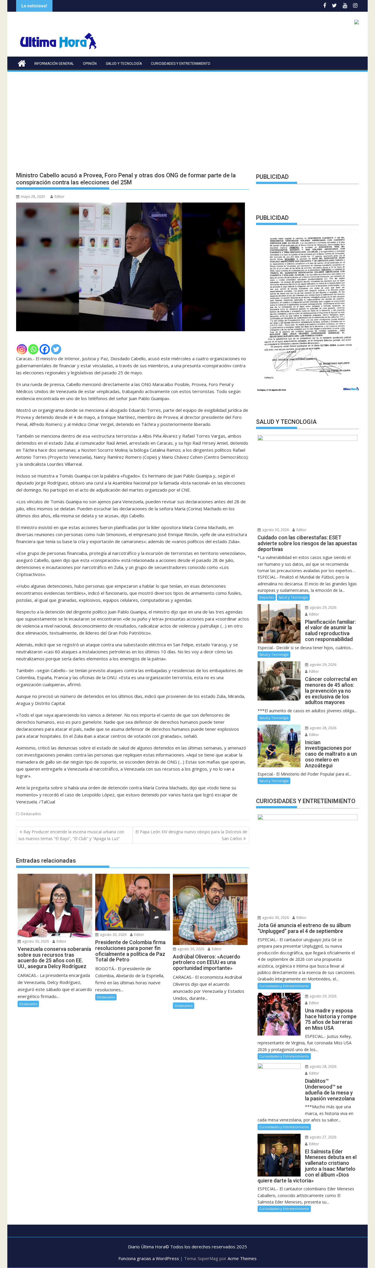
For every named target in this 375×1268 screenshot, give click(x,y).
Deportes (266, 597)
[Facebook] (45, 349)
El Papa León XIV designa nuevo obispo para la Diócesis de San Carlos (191, 835)
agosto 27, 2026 (322, 1137)
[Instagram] (22, 349)
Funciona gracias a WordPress (148, 1258)
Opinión (90, 64)
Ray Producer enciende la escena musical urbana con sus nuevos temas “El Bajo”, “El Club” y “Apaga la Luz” (71, 835)
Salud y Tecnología (124, 64)
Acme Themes (242, 1258)
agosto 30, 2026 (35, 941)
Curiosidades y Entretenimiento (180, 64)
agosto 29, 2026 (322, 607)
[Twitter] (56, 349)
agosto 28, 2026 (322, 727)
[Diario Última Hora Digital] (22, 62)
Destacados (31, 813)
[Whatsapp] (33, 349)
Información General (54, 64)
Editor (59, 196)
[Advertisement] (187, 117)
